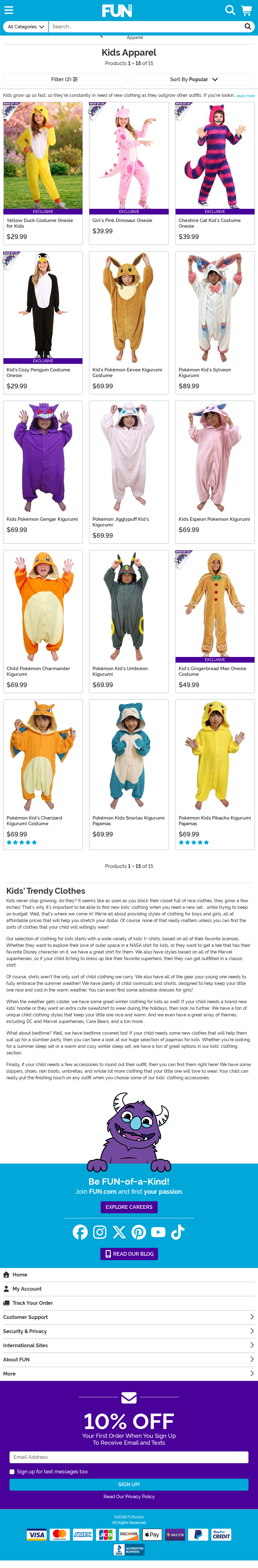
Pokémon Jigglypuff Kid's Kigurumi (121, 522)
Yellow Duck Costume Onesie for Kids (40, 223)
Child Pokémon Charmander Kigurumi (38, 671)
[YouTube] (158, 1232)
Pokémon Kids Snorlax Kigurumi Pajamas (129, 820)
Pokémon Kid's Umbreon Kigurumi (120, 671)
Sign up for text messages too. (53, 1472)
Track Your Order (33, 1303)
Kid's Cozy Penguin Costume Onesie (38, 372)
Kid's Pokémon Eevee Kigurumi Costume (127, 372)
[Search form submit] (248, 26)
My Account (27, 1289)
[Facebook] (80, 1232)
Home (20, 1275)
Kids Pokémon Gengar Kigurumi (42, 519)
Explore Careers (129, 1207)
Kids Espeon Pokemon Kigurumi (214, 519)
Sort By (189, 79)
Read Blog (133, 1254)
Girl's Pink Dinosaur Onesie (122, 220)
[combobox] (145, 26)
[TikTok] (177, 1232)
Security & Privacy (25, 1331)
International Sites (25, 1345)
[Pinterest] (138, 1232)
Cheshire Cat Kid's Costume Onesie (210, 223)
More (9, 1374)
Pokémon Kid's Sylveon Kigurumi (205, 372)
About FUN (16, 1360)
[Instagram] (99, 1232)
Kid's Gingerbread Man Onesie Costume (212, 671)
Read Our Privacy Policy (129, 1496)
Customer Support (25, 1317)
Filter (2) (62, 79)
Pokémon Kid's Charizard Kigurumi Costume (34, 820)
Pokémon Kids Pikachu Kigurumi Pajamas (215, 820)
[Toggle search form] (230, 10)
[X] (119, 1232)
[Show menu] (9, 10)
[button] (247, 10)
